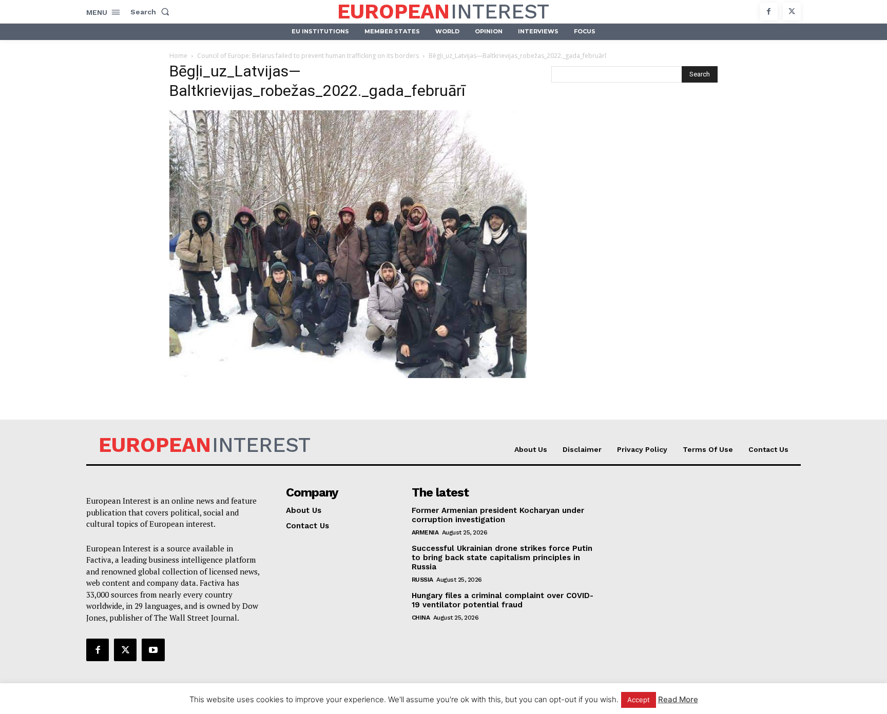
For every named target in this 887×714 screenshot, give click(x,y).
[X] (792, 12)
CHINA (421, 617)
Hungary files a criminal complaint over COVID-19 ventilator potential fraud (502, 600)
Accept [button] (638, 700)
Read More (678, 699)
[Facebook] (769, 12)
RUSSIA (422, 579)
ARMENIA (425, 532)
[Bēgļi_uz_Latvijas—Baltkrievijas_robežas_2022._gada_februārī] (348, 375)
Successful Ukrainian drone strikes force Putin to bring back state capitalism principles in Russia (502, 557)
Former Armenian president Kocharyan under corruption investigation (498, 515)
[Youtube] (153, 650)
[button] (151, 12)
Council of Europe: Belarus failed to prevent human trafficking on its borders (308, 55)
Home (178, 55)
